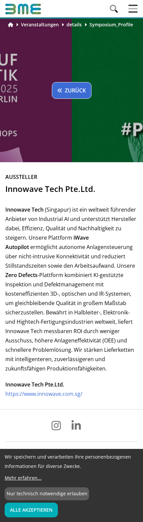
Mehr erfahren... (23, 478)
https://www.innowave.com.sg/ (43, 394)
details (74, 24)
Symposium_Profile (111, 24)
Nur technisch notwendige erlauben (47, 493)
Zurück (75, 90)
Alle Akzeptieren (31, 510)
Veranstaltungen (40, 24)
